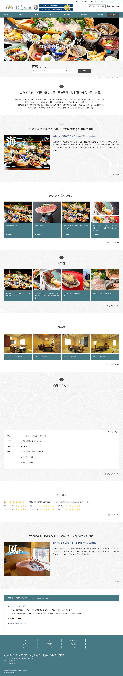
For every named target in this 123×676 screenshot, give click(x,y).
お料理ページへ (114, 306)
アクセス (49, 647)
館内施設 (49, 644)
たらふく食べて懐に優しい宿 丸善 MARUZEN (34, 655)
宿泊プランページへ (112, 242)
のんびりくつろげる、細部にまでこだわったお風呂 (74, 543)
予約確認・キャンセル (97, 2)
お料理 (117, 174)
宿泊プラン (73, 640)
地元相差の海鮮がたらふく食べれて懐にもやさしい (74, 136)
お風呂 (117, 581)
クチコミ (73, 647)
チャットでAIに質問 (18, 606)
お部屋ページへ (114, 364)
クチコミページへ (113, 515)
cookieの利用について (9, 672)
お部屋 (25, 647)
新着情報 (73, 644)
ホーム (25, 640)
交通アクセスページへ (112, 474)
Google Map (113, 432)
